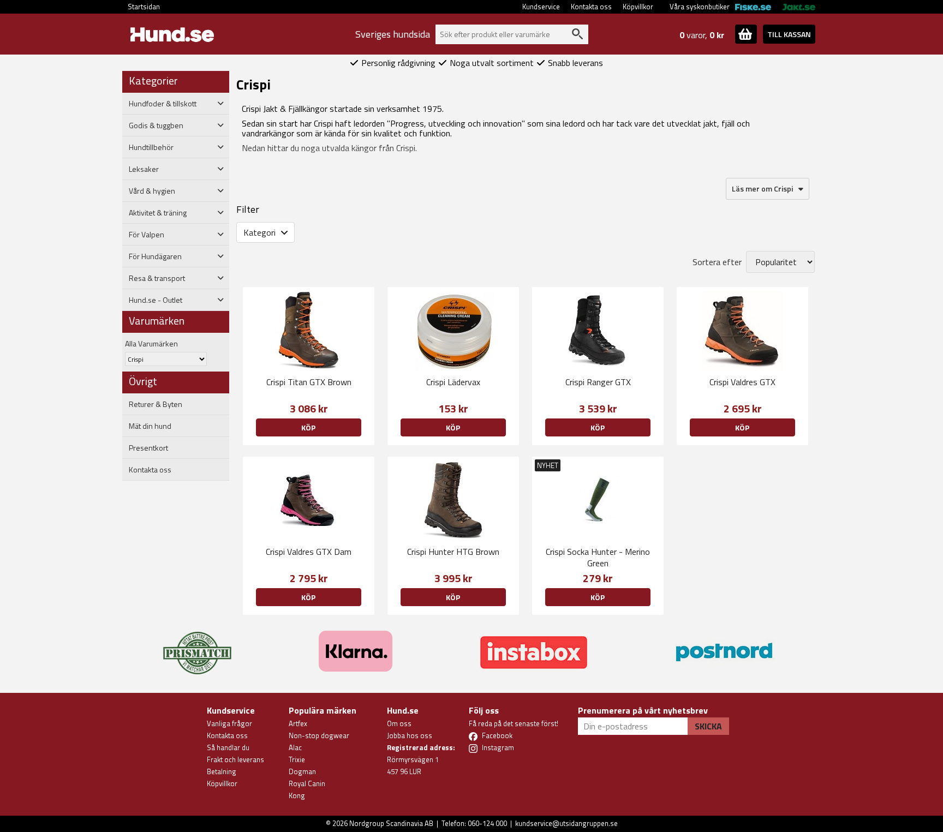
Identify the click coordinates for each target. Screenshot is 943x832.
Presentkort (148, 448)
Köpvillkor (638, 6)
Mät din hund (150, 426)
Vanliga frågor (229, 723)
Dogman (302, 771)
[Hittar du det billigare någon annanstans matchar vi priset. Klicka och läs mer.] (197, 646)
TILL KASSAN (789, 34)
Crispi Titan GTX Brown (308, 381)
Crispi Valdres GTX (742, 381)
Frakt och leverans (235, 759)
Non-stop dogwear (319, 735)
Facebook (497, 735)
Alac (295, 747)
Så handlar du (228, 747)
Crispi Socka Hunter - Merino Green (598, 557)
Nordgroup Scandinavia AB (391, 823)
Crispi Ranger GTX (598, 381)
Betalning (221, 771)
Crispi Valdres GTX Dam (308, 551)
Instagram (498, 747)
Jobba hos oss (409, 735)
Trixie (297, 759)
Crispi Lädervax (453, 381)
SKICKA (708, 726)
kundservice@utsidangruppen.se (566, 823)
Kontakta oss (591, 6)
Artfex (298, 723)
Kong (297, 795)
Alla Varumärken (151, 343)
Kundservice (541, 6)
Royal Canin (307, 783)
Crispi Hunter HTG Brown (453, 551)
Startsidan (144, 6)
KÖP (308, 427)
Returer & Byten (155, 404)
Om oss (399, 723)
